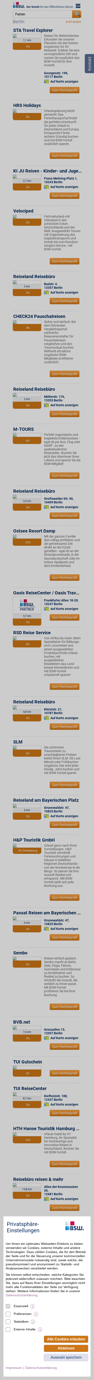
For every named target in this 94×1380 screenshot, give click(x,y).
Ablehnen (66, 1348)
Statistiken (21, 1321)
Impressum (14, 1368)
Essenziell (21, 1306)
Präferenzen (22, 1314)
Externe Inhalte (25, 1329)
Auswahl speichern (66, 1357)
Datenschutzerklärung (21, 1295)
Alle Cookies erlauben (66, 1339)
